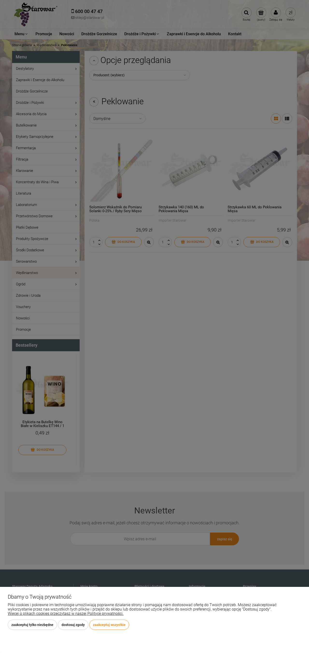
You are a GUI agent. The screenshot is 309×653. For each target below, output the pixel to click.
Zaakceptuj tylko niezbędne (32, 625)
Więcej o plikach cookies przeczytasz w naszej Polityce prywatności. (66, 613)
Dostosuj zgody (73, 625)
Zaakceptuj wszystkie (109, 625)
